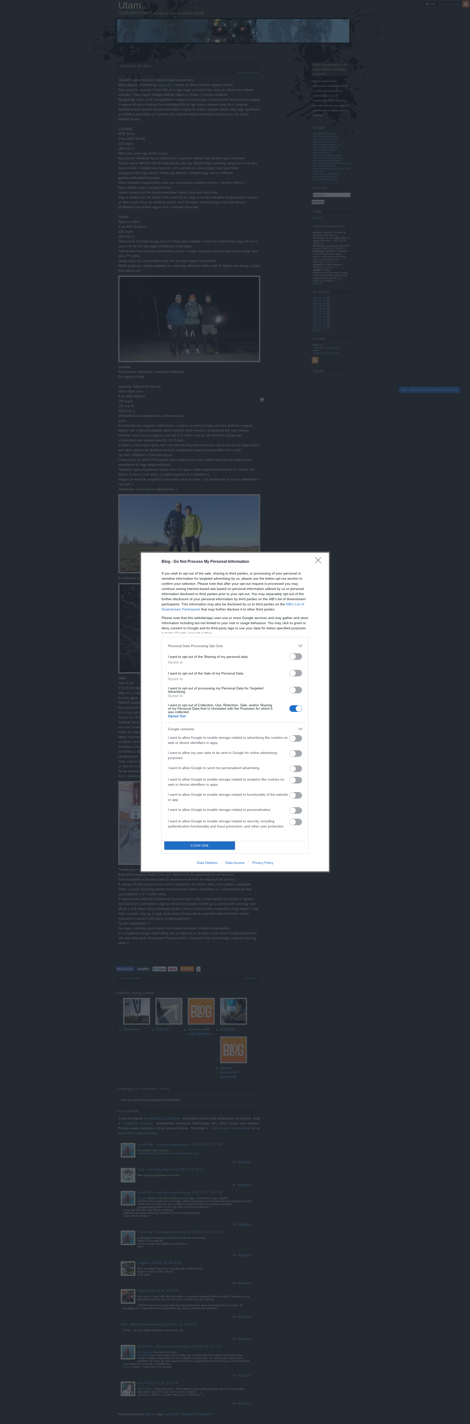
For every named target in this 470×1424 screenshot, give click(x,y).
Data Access (235, 863)
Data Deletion (207, 863)
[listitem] (235, 645)
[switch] (295, 656)
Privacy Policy (262, 863)
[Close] (319, 561)
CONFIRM (200, 846)
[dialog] (235, 712)
